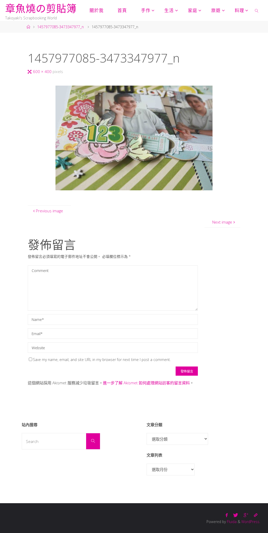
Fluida (231, 521)
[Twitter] (236, 515)
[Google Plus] (246, 515)
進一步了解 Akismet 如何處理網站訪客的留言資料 (146, 382)
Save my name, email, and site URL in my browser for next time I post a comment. (102, 359)
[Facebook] (227, 515)
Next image (222, 222)
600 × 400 (43, 71)
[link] (257, 10)
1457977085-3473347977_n (60, 26)
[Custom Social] (255, 515)
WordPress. (250, 521)
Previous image (49, 210)
